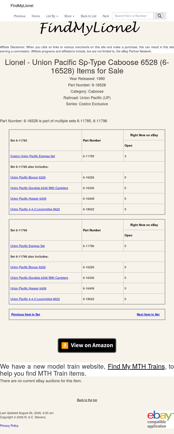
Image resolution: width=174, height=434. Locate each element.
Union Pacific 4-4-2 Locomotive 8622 (35, 209)
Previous (19, 16)
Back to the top (87, 400)
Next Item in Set (148, 314)
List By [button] (51, 16)
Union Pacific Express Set (27, 246)
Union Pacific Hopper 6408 (28, 198)
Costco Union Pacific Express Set (32, 156)
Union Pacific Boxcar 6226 (28, 177)
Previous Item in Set (25, 314)
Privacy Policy (9, 425)
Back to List (88, 16)
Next (106, 16)
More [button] (68, 16)
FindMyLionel (22, 5)
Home (36, 16)
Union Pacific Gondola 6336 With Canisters (39, 188)
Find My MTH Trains (136, 365)
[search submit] (159, 16)
